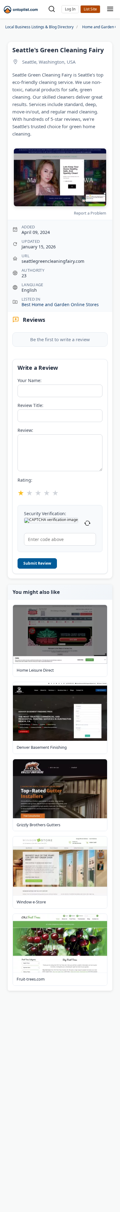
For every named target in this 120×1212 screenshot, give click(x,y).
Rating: (25, 480)
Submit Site (90, 9)
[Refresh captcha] (87, 523)
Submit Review (37, 563)
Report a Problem (90, 213)
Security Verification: (45, 513)
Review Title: (30, 405)
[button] (70, 9)
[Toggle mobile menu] (110, 9)
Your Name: (30, 380)
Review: (25, 430)
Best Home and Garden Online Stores (60, 304)
